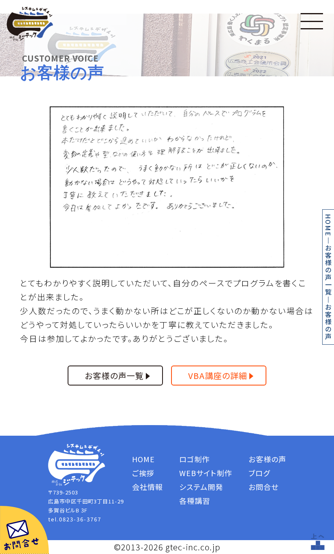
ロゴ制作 (194, 459)
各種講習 (194, 500)
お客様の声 (267, 459)
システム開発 (201, 486)
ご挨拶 (143, 473)
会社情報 (147, 486)
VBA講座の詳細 (217, 375)
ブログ (259, 473)
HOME (328, 225)
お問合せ (263, 486)
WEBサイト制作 (205, 473)
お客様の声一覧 (328, 270)
